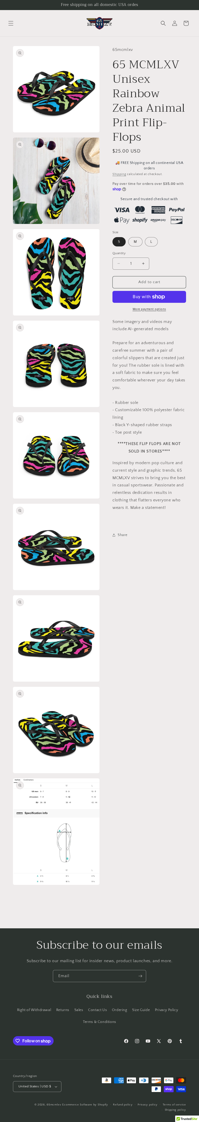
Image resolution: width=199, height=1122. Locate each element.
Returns (62, 1010)
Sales (78, 1010)
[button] (11, 23)
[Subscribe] (140, 976)
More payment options (149, 309)
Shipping (119, 174)
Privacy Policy (166, 1010)
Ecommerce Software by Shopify (85, 1104)
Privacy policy (148, 1104)
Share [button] (122, 535)
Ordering (119, 1010)
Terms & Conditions (99, 1022)
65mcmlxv (54, 1104)
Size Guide (141, 1010)
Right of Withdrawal (34, 1010)
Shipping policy (175, 1109)
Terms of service (174, 1104)
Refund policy (122, 1104)
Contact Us (97, 1010)
